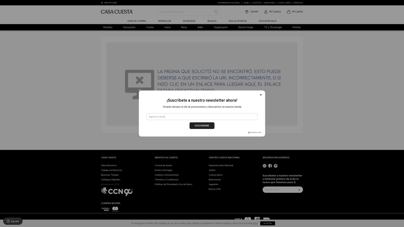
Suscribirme (202, 125)
